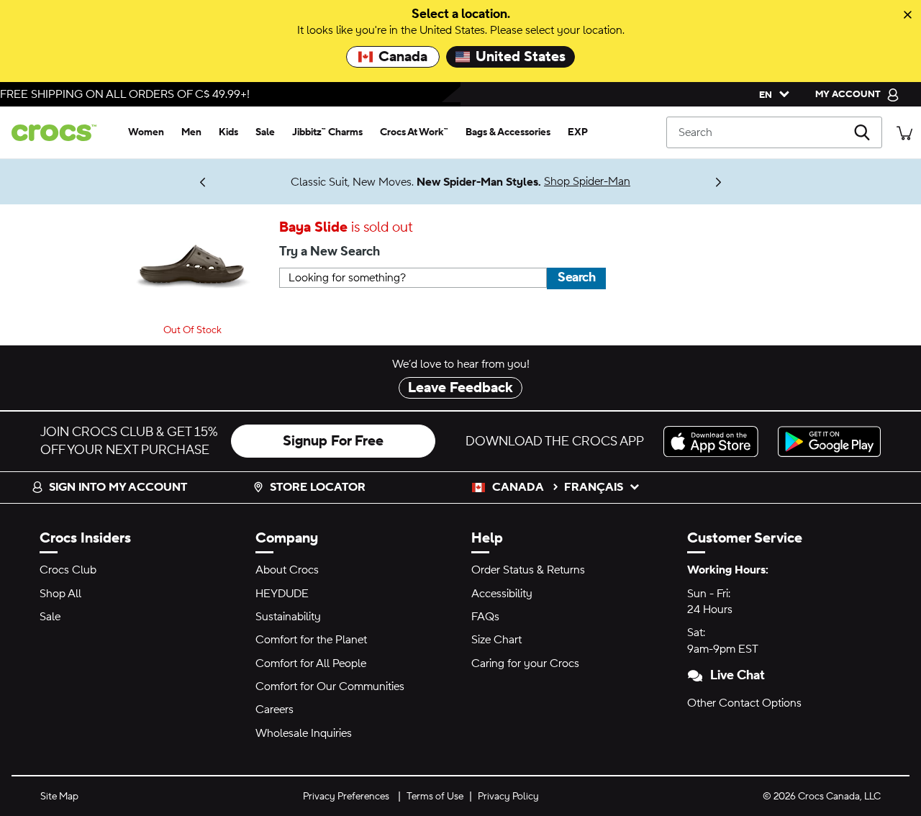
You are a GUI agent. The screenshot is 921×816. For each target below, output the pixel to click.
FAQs (485, 616)
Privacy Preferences (346, 796)
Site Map (59, 796)
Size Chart (496, 640)
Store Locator (318, 487)
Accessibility (501, 593)
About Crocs (287, 570)
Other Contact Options (744, 703)
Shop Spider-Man (587, 181)
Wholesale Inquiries (303, 733)
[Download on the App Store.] (714, 441)
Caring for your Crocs (525, 663)
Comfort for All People (310, 663)
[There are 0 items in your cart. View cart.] (904, 132)
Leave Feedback (460, 387)
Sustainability (288, 616)
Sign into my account (118, 487)
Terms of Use (435, 796)
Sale (50, 616)
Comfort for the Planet (311, 640)
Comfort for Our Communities (329, 686)
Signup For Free (333, 441)
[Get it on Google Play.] (829, 441)
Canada (402, 56)
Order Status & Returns (528, 570)
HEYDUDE (282, 593)
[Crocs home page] (59, 133)
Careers (274, 709)
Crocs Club (68, 570)
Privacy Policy (508, 796)
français (593, 487)
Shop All (60, 593)
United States (521, 56)
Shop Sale (158, 175)
